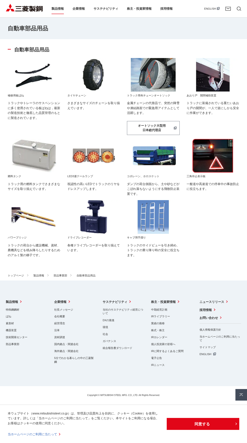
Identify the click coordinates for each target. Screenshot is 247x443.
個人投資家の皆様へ (163, 344)
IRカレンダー (159, 337)
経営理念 (59, 323)
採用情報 (206, 310)
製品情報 (12, 301)
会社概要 (59, 316)
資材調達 (59, 337)
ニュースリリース (212, 301)
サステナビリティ (115, 301)
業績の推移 (158, 323)
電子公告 (156, 358)
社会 (105, 334)
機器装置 (11, 330)
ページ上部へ (241, 395)
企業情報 (60, 301)
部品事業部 (12, 344)
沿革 (57, 330)
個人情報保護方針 (210, 329)
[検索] (239, 8)
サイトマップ (208, 347)
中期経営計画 (159, 309)
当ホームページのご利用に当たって (32, 434)
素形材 (10, 323)
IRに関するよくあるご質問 (167, 351)
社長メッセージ (63, 309)
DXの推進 (108, 320)
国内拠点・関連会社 (66, 344)
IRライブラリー (160, 316)
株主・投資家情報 (163, 301)
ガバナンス (109, 341)
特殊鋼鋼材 (12, 309)
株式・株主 (158, 330)
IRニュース (158, 364)
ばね (8, 316)
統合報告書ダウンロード (117, 348)
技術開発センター (16, 337)
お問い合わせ (228, 8)
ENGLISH (210, 8)
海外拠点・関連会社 (66, 351)
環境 (105, 327)
